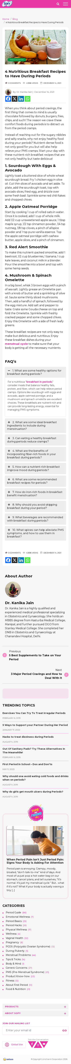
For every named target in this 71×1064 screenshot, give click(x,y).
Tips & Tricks (13, 959)
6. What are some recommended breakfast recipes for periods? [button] (32, 481)
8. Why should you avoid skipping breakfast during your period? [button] (32, 506)
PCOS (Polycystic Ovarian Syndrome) (28, 946)
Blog (15, 19)
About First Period (17, 984)
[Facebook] (8, 99)
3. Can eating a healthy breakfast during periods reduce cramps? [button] (31, 440)
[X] (15, 99)
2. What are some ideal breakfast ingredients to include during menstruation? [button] (32, 425)
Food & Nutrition (17, 59)
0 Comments (14, 83)
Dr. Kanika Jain (24, 92)
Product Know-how (18, 976)
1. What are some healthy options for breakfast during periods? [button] (34, 372)
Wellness (11, 933)
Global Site (17, 1044)
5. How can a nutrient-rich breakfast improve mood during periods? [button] (33, 468)
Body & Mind (13, 963)
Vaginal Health (14, 938)
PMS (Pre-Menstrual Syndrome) (25, 972)
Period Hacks (14, 925)
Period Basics (14, 921)
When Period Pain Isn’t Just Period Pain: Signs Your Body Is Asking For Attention (35, 861)
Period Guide (13, 912)
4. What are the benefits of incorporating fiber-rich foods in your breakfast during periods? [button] (31, 454)
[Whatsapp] (27, 99)
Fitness (10, 980)
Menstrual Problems (18, 955)
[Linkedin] (21, 99)
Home (5, 19)
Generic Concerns (16, 967)
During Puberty (15, 950)
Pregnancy (12, 942)
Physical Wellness (16, 929)
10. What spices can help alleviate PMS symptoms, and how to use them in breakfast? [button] (35, 533)
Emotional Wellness (18, 916)
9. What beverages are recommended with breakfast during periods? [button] (35, 519)
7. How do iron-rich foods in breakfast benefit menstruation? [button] (34, 493)
